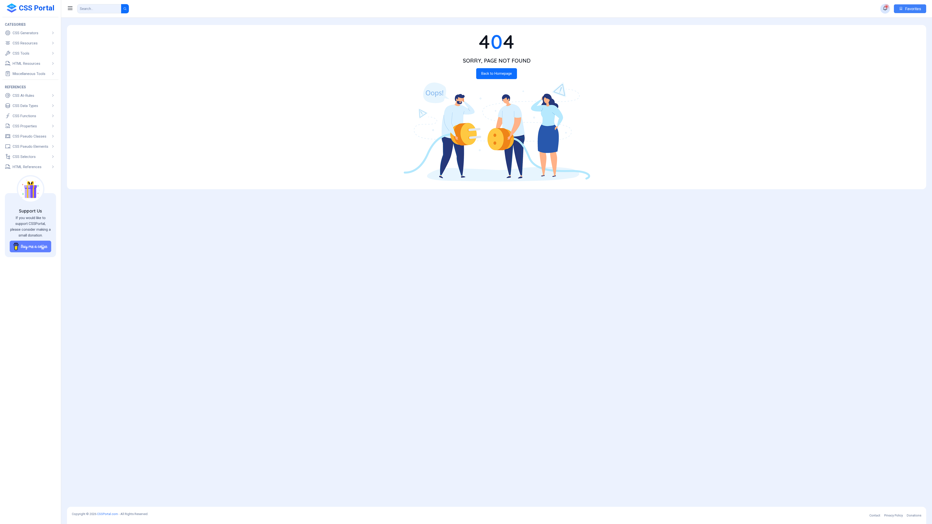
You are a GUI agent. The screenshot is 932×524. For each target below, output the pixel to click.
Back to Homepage (496, 73)
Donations (914, 515)
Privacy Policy (893, 515)
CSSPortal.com (107, 514)
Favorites (912, 9)
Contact (874, 515)
